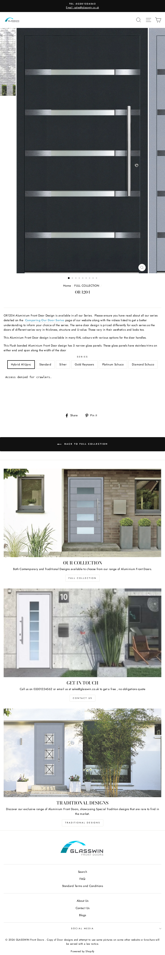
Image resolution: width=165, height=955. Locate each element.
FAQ (82, 879)
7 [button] (90, 278)
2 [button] (73, 278)
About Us (83, 901)
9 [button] (97, 278)
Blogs (82, 915)
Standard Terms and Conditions (82, 886)
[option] (82, 6)
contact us (82, 698)
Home (67, 285)
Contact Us (82, 908)
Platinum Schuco (113, 364)
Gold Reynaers (84, 364)
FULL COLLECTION (86, 285)
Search (82, 872)
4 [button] (80, 278)
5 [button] (83, 278)
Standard (45, 364)
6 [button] (87, 278)
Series (82, 356)
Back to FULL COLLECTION (85, 444)
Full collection (82, 578)
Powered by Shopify (82, 951)
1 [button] (69, 278)
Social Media (82, 928)
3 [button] (76, 278)
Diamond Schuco (143, 364)
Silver (63, 364)
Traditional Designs (82, 822)
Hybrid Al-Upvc (21, 364)
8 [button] (93, 278)
